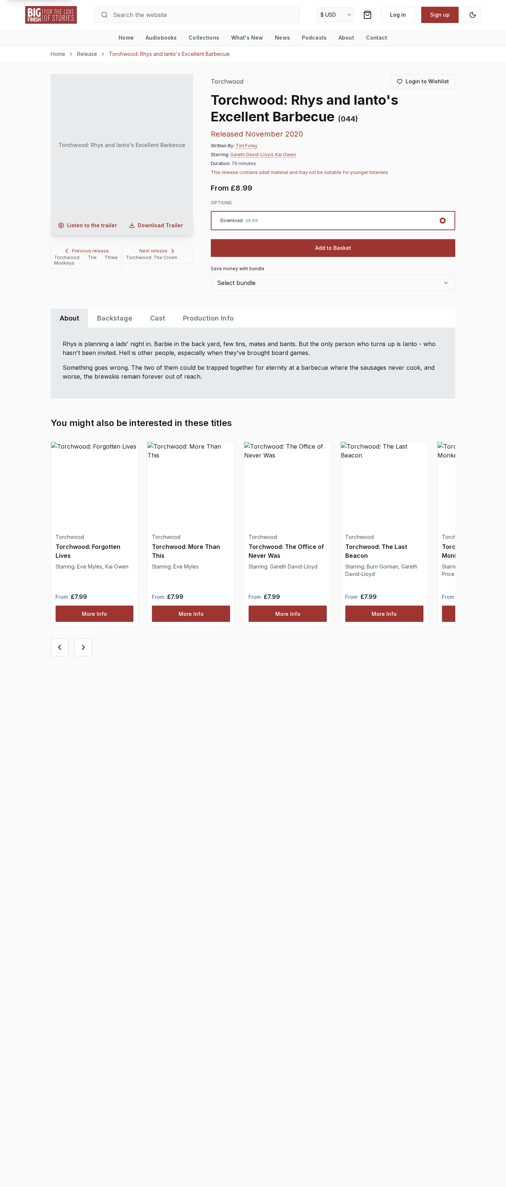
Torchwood (227, 81)
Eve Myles (89, 566)
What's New (247, 37)
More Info (94, 614)
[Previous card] (60, 647)
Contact (376, 37)
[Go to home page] (51, 15)
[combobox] (333, 283)
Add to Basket (333, 248)
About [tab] (69, 318)
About (346, 37)
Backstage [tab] (114, 318)
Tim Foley (246, 145)
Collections (204, 37)
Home (126, 37)
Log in (398, 14)
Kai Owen (285, 154)
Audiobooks (161, 37)
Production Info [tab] (208, 318)
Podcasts (314, 37)
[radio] (333, 220)
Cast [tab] (157, 318)
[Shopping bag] (367, 14)
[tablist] (253, 318)
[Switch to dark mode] (473, 15)
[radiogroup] (333, 220)
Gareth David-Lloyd (251, 154)
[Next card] (83, 647)
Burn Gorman (382, 566)
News (282, 37)
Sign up (440, 14)
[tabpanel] (253, 363)
